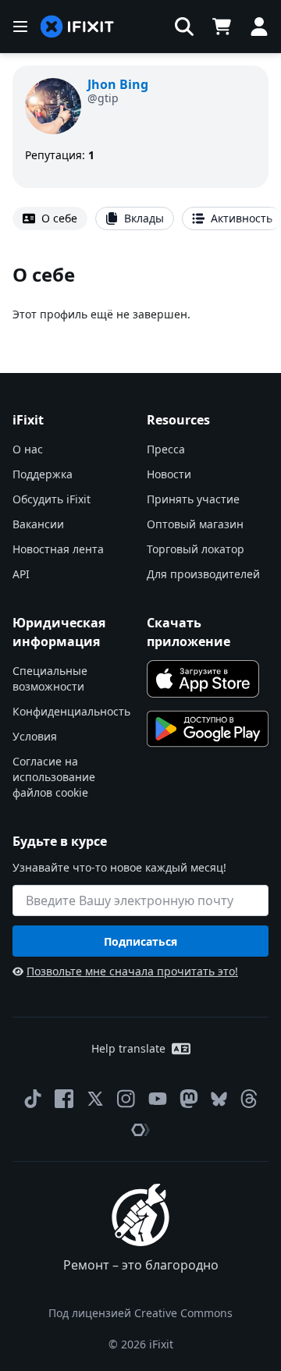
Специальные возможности (49, 678)
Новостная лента (58, 549)
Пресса (166, 449)
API (21, 574)
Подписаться (140, 941)
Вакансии (38, 524)
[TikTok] (32, 1098)
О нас (27, 449)
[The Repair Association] (140, 1130)
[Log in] (259, 26)
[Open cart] (221, 26)
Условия (34, 736)
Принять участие (193, 499)
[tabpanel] (140, 292)
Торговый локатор (195, 549)
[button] (184, 26)
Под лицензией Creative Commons (140, 1312)
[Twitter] (95, 1098)
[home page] (77, 27)
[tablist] (140, 218)
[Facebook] (64, 1098)
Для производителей (203, 574)
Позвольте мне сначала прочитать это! (132, 971)
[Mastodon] (189, 1098)
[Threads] (249, 1098)
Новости (169, 474)
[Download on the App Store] (203, 679)
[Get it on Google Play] (208, 729)
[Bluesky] (219, 1099)
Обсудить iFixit (51, 499)
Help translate (128, 1048)
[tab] (49, 218)
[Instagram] (126, 1098)
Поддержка (42, 474)
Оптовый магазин (195, 524)
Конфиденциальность (71, 711)
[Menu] (20, 26)
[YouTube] (157, 1098)
